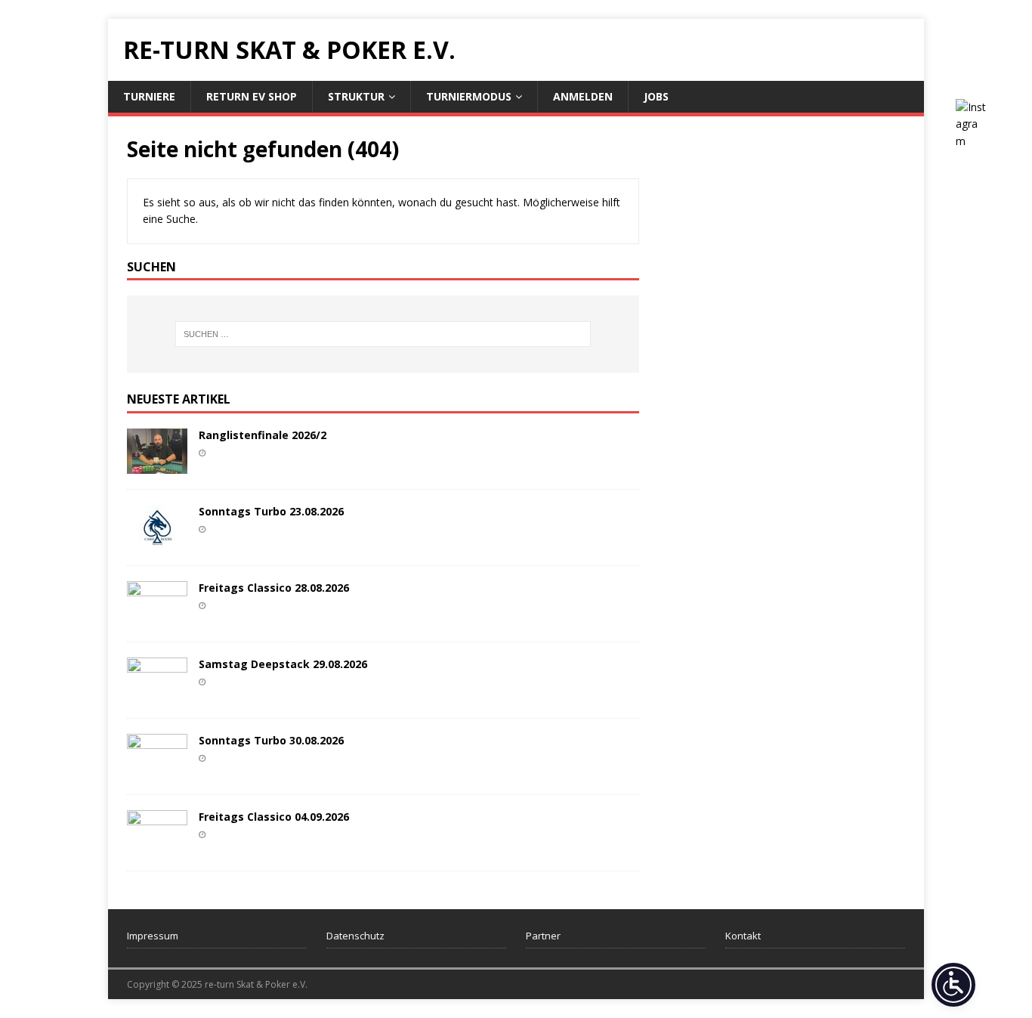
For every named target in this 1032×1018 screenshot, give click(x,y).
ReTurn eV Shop (251, 96)
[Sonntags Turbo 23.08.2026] (157, 541)
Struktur (356, 96)
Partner (543, 935)
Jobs (656, 96)
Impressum (152, 935)
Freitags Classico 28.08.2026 (274, 587)
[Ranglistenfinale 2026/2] (157, 465)
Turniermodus (468, 96)
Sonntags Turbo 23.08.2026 (271, 511)
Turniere (149, 96)
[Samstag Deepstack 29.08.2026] (157, 694)
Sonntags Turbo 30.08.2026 (271, 740)
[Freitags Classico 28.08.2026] (157, 618)
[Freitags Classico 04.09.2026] (157, 847)
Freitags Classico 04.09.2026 (274, 816)
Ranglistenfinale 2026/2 (262, 435)
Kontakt (743, 935)
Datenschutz (355, 935)
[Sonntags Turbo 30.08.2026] (157, 770)
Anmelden (583, 96)
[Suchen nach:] (383, 334)
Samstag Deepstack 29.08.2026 (283, 664)
